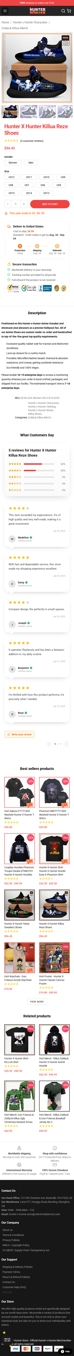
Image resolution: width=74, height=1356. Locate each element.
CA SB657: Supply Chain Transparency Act (26, 1250)
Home (5, 22)
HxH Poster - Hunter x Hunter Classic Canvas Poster (51, 980)
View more (37, 1001)
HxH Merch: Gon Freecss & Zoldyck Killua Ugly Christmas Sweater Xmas (19, 1118)
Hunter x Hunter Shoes (40, 410)
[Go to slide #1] (10, 111)
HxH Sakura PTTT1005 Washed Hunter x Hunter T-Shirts (19, 815)
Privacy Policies (11, 1240)
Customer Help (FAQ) (14, 1287)
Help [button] (67, 1351)
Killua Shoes (34, 413)
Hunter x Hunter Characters (30, 22)
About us (8, 1229)
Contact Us (9, 1282)
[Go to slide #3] (47, 111)
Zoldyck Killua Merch (14, 28)
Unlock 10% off (7, 1340)
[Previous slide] (7, 68)
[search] (63, 11)
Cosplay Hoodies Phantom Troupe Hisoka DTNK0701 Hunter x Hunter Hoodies (19, 871)
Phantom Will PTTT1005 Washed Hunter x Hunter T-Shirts (54, 815)
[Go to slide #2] (28, 111)
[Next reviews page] (66, 744)
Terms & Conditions (13, 1235)
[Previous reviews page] (49, 744)
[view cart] (69, 11)
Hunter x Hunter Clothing (42, 406)
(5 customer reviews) (31, 140)
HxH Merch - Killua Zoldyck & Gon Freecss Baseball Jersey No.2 (54, 1118)
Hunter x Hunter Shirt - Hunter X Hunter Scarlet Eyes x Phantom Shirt (52, 871)
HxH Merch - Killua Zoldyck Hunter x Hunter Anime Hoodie (54, 1062)
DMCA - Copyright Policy (16, 1245)
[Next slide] (67, 68)
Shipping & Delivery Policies (18, 1266)
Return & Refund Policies (16, 1277)
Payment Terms (11, 1272)
